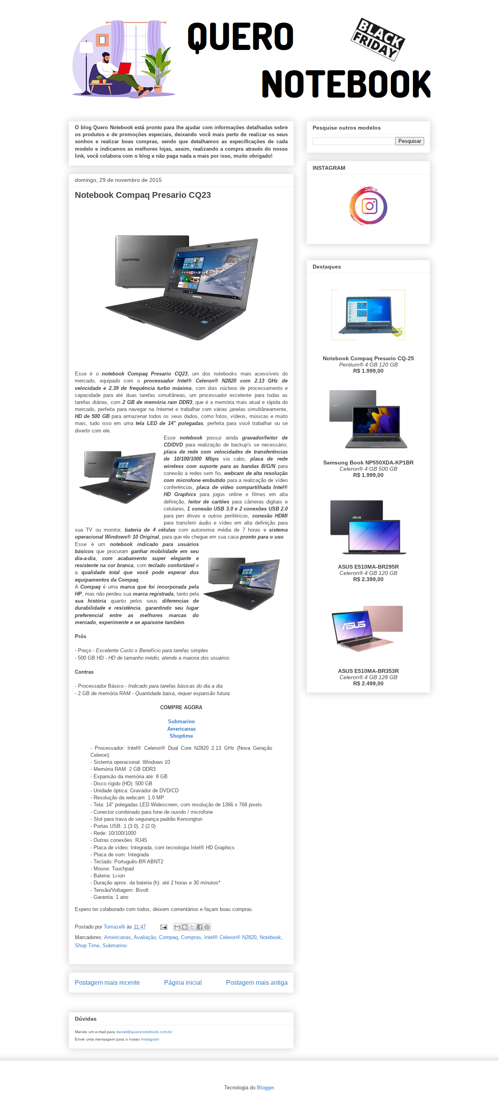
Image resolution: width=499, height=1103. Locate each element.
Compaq (168, 937)
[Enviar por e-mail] (177, 927)
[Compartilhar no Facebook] (199, 927)
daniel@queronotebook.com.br (144, 1032)
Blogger (265, 1088)
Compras (191, 937)
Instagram (150, 1039)
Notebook (270, 937)
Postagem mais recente (107, 982)
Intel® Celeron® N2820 (230, 937)
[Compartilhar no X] (192, 927)
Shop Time (87, 945)
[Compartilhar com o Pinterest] (207, 927)
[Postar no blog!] (185, 927)
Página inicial (183, 982)
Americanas (117, 937)
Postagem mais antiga (257, 982)
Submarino (115, 945)
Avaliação (145, 937)
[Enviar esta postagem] (163, 927)
